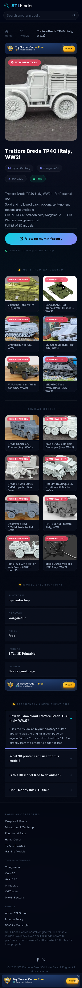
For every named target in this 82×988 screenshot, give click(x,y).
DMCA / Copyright (17, 925)
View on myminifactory (43, 239)
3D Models (24, 33)
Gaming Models (15, 851)
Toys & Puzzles (15, 845)
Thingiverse (13, 867)
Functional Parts (15, 833)
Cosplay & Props (16, 821)
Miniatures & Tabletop (19, 827)
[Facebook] (38, 960)
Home (9, 35)
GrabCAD (11, 879)
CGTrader (11, 891)
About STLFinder (16, 913)
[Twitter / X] (43, 960)
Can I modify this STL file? (29, 790)
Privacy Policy (14, 919)
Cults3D (10, 873)
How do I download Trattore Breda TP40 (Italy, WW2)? (39, 718)
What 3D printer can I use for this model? (34, 758)
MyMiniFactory (14, 897)
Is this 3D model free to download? (35, 775)
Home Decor (13, 839)
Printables (11, 885)
